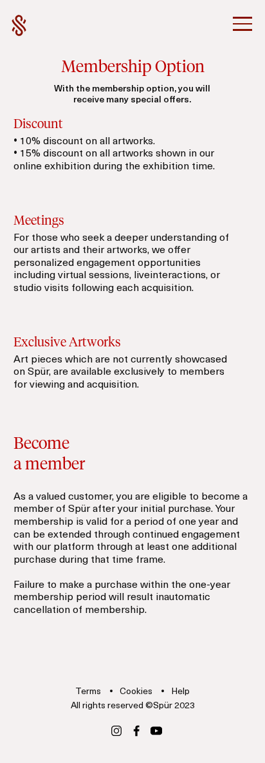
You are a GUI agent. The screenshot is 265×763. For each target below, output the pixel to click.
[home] (19, 25)
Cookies (137, 692)
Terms (89, 692)
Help (180, 692)
